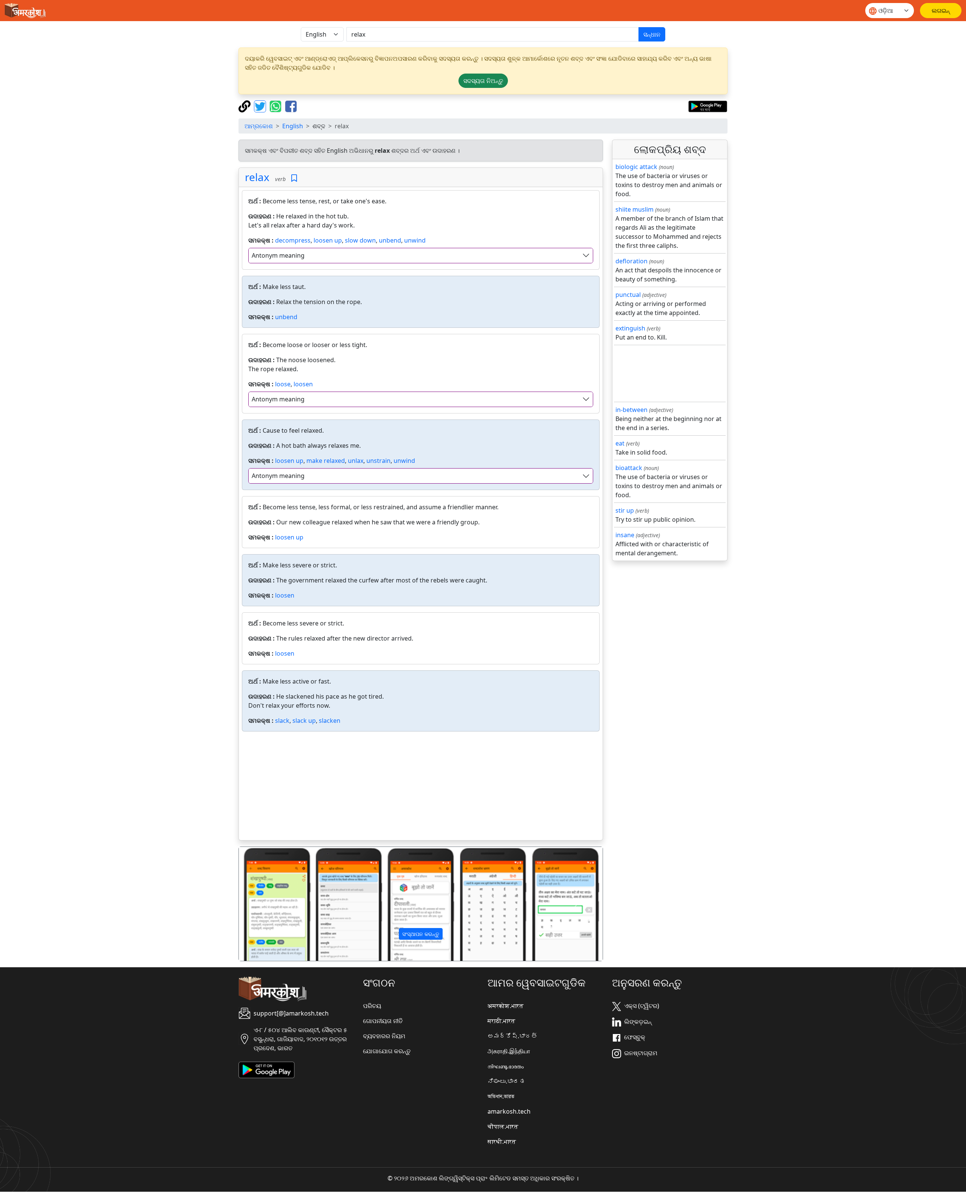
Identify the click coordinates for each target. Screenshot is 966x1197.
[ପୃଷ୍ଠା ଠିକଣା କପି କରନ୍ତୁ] (245, 105)
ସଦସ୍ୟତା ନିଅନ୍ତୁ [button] (483, 81)
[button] (266, 904)
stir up (624, 510)
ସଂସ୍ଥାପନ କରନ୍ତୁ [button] (420, 933)
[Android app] (266, 1069)
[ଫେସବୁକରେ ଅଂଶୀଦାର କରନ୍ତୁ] (291, 105)
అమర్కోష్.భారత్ (512, 1036)
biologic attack (636, 167)
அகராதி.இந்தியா (509, 1051)
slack (282, 720)
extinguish (630, 328)
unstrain (378, 460)
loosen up (328, 240)
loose (283, 384)
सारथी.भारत (502, 1141)
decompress (293, 240)
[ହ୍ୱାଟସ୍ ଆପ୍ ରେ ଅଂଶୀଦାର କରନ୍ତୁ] (276, 105)
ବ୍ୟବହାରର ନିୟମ (384, 1036)
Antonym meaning (278, 255)
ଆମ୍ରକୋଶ (259, 126)
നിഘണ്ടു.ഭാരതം (506, 1066)
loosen (303, 384)
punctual (628, 294)
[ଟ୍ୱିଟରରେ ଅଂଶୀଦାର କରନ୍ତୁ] (261, 105)
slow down (360, 240)
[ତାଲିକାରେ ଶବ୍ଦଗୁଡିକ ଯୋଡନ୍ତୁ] (294, 178)
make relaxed (325, 460)
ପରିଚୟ (372, 1006)
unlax (355, 460)
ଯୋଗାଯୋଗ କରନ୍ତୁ (387, 1051)
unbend (390, 240)
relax (257, 177)
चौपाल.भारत (503, 1126)
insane (624, 535)
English (292, 126)
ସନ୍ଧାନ (651, 34)
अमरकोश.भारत (505, 1006)
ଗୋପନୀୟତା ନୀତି (383, 1021)
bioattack (628, 468)
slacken (329, 720)
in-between (631, 410)
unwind (415, 240)
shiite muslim (634, 209)
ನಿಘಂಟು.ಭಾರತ (506, 1081)
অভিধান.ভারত (501, 1096)
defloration (631, 261)
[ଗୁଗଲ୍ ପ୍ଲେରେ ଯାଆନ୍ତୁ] (708, 105)
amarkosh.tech (509, 1111)
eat (620, 443)
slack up (304, 720)
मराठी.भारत (501, 1021)
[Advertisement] (421, 787)
